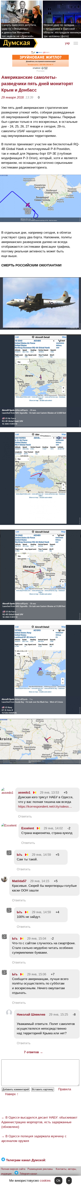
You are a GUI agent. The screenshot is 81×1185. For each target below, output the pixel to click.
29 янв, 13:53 (49, 792)
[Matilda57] (4, 881)
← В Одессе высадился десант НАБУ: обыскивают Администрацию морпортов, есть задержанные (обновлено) (39, 1122)
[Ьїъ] (9, 854)
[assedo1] (7, 792)
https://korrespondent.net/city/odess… (45, 806)
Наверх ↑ (11, 1094)
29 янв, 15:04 (36, 938)
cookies (45, 1180)
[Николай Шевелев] (9, 1014)
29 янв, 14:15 (39, 881)
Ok (58, 1180)
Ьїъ (19, 854)
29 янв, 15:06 (36, 974)
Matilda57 (19, 881)
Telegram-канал (28, 1173)
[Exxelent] (9, 825)
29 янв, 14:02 (53, 828)
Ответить (25, 816)
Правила (64, 1089)
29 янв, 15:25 (58, 1014)
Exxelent (27, 828)
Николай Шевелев (31, 1014)
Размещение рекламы (40, 1169)
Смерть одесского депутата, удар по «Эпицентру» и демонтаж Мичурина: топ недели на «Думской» (19, 30)
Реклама (40, 71)
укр (67, 43)
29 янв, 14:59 (41, 854)
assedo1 (24, 792)
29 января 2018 (12, 97)
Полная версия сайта (13, 1169)
